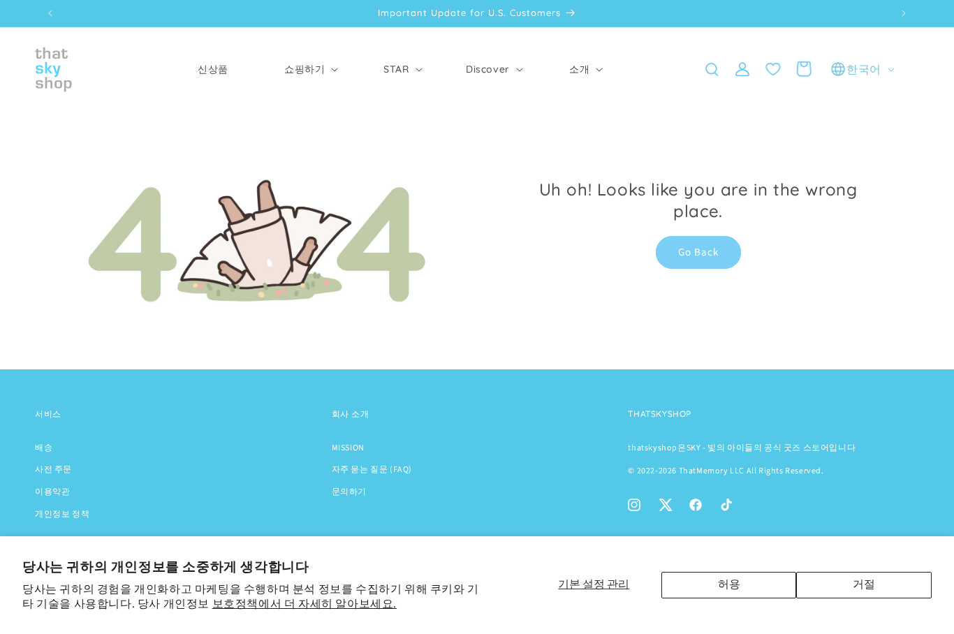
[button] (304, 69)
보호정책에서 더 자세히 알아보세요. (304, 604)
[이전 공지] (50, 13)
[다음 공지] (903, 13)
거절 (864, 584)
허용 (729, 584)
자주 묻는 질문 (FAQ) (372, 470)
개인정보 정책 (62, 514)
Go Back (698, 252)
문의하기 (349, 492)
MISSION (348, 448)
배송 (43, 448)
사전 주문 (53, 470)
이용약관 (52, 492)
